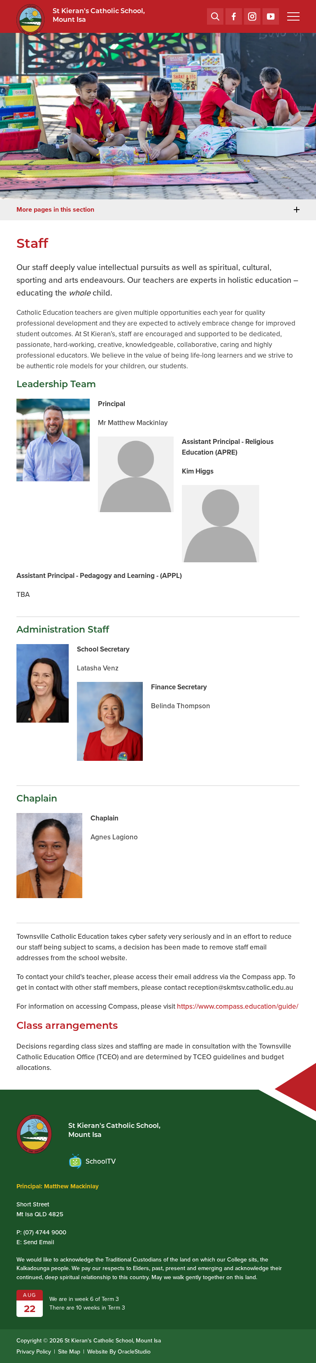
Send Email (38, 1242)
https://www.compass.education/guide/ (237, 1006)
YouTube (271, 13)
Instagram (252, 13)
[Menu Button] (293, 16)
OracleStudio (134, 1351)
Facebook (233, 13)
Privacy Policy (33, 1351)
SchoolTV (101, 1161)
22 (29, 1308)
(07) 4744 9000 (44, 1232)
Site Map (69, 1351)
